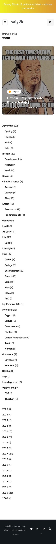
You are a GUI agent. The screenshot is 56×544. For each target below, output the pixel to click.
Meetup (9, 164)
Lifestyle (7, 248)
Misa (7, 287)
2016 (5, 459)
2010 (5, 492)
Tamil (7, 343)
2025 (5, 414)
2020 (5, 437)
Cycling (8, 131)
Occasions (7, 354)
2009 (5, 498)
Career (8, 259)
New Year (9, 365)
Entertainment (13, 270)
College (8, 265)
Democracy (11, 326)
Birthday (9, 360)
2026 (5, 409)
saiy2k (17, 21)
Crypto (8, 315)
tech (4, 376)
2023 (5, 420)
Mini (7, 142)
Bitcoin (6, 153)
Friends (9, 137)
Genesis (6, 220)
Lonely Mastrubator (15, 337)
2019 (5, 442)
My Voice (7, 309)
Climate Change (10, 181)
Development (12, 159)
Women (9, 348)
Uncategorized (10, 382)
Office (8, 293)
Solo (7, 148)
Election (9, 332)
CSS (7, 393)
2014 (5, 470)
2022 (5, 425)
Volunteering (9, 387)
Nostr (8, 170)
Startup (6, 371)
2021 (7, 243)
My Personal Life (11, 304)
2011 (5, 487)
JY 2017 (6, 231)
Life (4, 237)
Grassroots (11, 209)
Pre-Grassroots (13, 215)
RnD (7, 298)
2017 (5, 453)
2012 (5, 481)
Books (5, 176)
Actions (9, 187)
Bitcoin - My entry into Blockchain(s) (25, 100)
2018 (5, 448)
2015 (5, 464)
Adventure (8, 125)
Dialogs (9, 192)
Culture (8, 321)
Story (8, 198)
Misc (4, 254)
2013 (5, 476)
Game (8, 281)
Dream (5, 204)
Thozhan (9, 399)
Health (5, 226)
